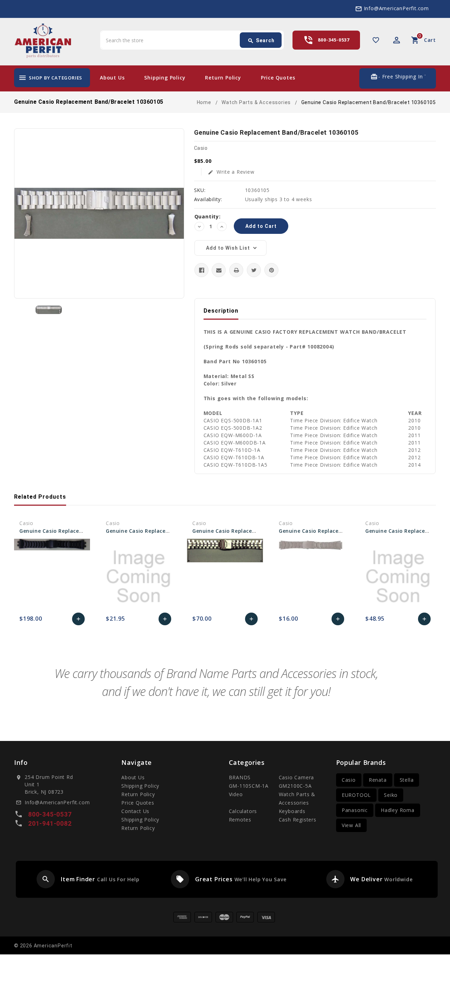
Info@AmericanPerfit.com (396, 8)
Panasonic (355, 810)
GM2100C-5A (295, 785)
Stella (407, 779)
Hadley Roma (397, 810)
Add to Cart (78, 620)
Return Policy (223, 77)
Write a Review (231, 171)
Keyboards (292, 811)
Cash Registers (297, 819)
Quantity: (207, 216)
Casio (349, 779)
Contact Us (135, 811)
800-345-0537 (333, 40)
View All (351, 825)
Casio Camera (296, 777)
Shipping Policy (164, 77)
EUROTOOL (356, 795)
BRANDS (240, 777)
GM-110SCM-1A (249, 785)
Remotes (240, 819)
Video (236, 794)
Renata (378, 779)
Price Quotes (278, 77)
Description (221, 310)
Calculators (243, 811)
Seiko (391, 795)
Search (261, 41)
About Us (112, 77)
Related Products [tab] (40, 496)
